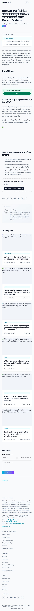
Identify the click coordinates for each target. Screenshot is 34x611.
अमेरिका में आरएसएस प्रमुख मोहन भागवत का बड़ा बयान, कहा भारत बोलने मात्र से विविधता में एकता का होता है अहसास (16, 363)
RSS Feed (4, 589)
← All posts (5, 480)
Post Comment (8, 472)
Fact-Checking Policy (8, 540)
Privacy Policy (6, 578)
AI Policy (4, 545)
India (4, 26)
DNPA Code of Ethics (7, 548)
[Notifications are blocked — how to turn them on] (27, 2)
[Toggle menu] (30, 2)
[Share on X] (11, 198)
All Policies (5, 587)
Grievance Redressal (7, 570)
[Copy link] (25, 198)
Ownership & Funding (8, 565)
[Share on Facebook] (14, 198)
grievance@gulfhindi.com (16, 523)
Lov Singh (5, 24)
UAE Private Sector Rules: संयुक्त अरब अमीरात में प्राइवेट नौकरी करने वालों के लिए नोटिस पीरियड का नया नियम (17, 292)
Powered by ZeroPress (17, 608)
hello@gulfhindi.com (13, 520)
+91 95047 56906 (11, 521)
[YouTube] (14, 597)
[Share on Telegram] (22, 198)
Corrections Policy (7, 543)
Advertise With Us (7, 567)
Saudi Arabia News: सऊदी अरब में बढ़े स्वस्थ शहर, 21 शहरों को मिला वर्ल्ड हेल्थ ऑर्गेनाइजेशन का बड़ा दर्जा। (16, 434)
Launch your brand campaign (14, 188)
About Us (4, 556)
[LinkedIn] (18, 597)
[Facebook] (11, 597)
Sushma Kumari (26, 298)
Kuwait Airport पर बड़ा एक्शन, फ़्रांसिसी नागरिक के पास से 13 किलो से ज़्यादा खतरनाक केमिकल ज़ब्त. (16, 399)
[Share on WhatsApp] (7, 198)
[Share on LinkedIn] (18, 198)
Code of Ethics (6, 537)
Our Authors (5, 562)
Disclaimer (5, 584)
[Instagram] (7, 597)
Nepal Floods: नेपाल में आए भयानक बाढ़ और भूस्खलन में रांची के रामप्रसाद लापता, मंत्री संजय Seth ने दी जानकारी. (16, 328)
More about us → (6, 526)
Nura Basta (27, 333)
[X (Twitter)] (3, 597)
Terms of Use (5, 581)
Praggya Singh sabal (25, 262)
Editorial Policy (6, 534)
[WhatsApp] (22, 597)
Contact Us (5, 559)
